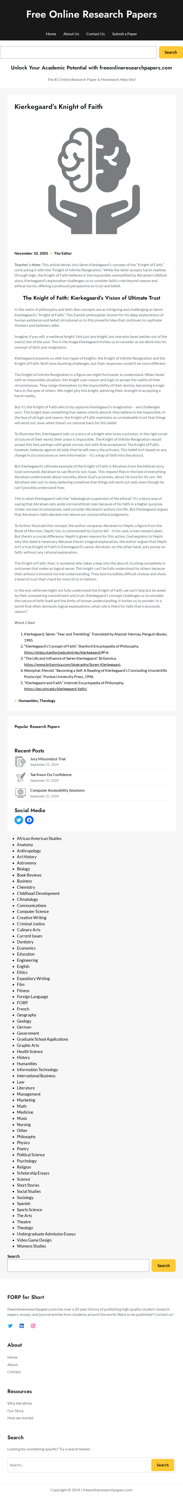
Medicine (25, 1112)
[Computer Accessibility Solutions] (20, 794)
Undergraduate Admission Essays (46, 1233)
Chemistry (26, 887)
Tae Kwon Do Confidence (50, 774)
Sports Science (29, 1209)
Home (51, 33)
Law (20, 1081)
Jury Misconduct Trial (48, 758)
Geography (26, 1014)
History (23, 1057)
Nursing (24, 1124)
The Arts (24, 1215)
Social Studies (29, 1191)
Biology (23, 868)
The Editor (63, 253)
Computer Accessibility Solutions (57, 790)
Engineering (27, 960)
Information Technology (37, 1069)
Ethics (22, 972)
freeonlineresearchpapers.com (107, 1489)
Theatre (24, 1221)
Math (21, 1106)
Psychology (27, 1160)
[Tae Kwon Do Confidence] (20, 778)
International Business (36, 1075)
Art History (27, 856)
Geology (24, 1021)
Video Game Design (34, 1240)
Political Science (31, 1154)
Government (28, 1033)
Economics (26, 948)
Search (171, 52)
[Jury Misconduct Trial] (20, 762)
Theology (48, 700)
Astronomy (26, 862)
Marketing (26, 1099)
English (23, 966)
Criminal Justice (31, 923)
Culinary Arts (28, 929)
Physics (23, 1142)
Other (22, 1130)
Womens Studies (31, 1246)
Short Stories (28, 1185)
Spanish (23, 1203)
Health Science (30, 1051)
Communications (31, 905)
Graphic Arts (28, 1045)
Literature (26, 1087)
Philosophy (26, 1136)
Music (22, 1118)
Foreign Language (32, 996)
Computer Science (33, 911)
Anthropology (29, 850)
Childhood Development (38, 893)
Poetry (23, 1148)
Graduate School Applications (42, 1039)
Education (26, 953)
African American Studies (39, 838)
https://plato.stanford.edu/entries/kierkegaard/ (62, 652)
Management (29, 1094)
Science (23, 1179)
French (23, 1008)
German (24, 1026)
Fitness (23, 990)
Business (24, 880)
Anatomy (25, 844)
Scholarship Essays (33, 1172)
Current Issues (29, 935)
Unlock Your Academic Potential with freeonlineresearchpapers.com (91, 67)
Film (21, 984)
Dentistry (25, 941)
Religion (24, 1167)
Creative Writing (31, 917)
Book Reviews (29, 875)
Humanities (28, 700)
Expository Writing (33, 978)
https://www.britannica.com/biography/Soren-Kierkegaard (72, 664)
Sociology (25, 1197)
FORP (22, 1002)
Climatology (27, 899)
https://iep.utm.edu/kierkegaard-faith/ (55, 688)
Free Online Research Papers (91, 14)
